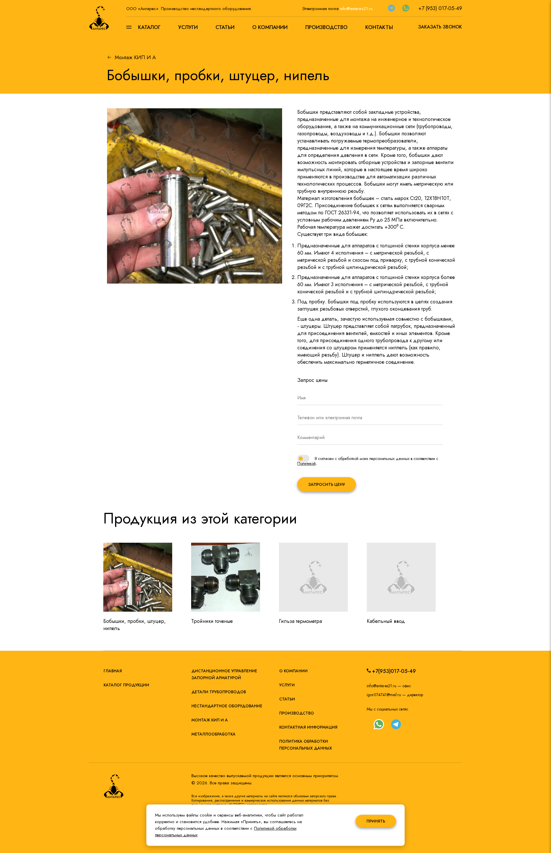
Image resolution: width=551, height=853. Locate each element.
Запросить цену (326, 484)
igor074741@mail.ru (384, 695)
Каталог (149, 27)
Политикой (306, 463)
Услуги (188, 27)
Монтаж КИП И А (135, 57)
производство (296, 713)
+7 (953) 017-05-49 (440, 8)
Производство (326, 27)
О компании (270, 27)
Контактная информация (308, 727)
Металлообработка (213, 734)
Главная (113, 671)
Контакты (379, 27)
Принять (375, 821)
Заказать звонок (440, 27)
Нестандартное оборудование (226, 706)
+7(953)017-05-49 (394, 671)
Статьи (225, 27)
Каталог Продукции (126, 685)
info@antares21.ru (356, 8)
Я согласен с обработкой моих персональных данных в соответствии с (376, 459)
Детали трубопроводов (218, 692)
